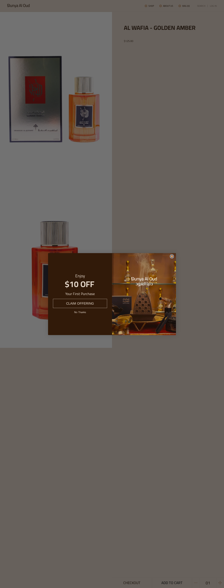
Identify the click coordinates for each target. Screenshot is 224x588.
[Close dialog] (171, 256)
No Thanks (80, 312)
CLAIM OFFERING (80, 303)
